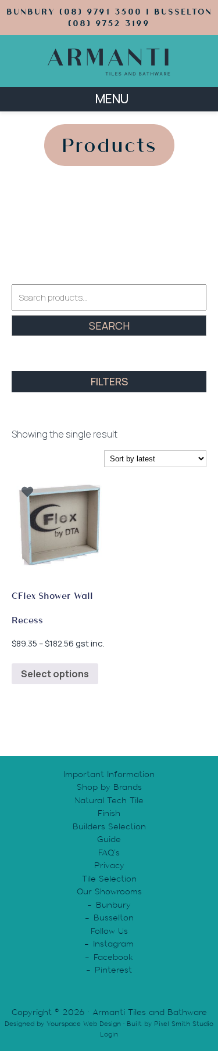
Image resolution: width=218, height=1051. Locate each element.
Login (109, 1034)
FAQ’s (109, 852)
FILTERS (109, 381)
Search (109, 326)
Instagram (113, 943)
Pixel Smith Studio (183, 1023)
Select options (55, 673)
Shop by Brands (109, 787)
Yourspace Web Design (84, 1023)
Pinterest (113, 970)
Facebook (113, 957)
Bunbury (113, 905)
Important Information (109, 774)
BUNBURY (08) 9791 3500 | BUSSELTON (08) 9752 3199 (109, 17)
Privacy (109, 865)
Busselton (114, 917)
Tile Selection (109, 878)
